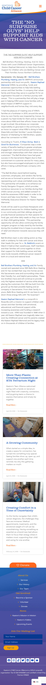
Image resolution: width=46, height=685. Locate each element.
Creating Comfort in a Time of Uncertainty (21, 509)
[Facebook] (9, 660)
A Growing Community (22, 442)
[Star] (37, 660)
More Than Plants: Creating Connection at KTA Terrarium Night (22, 378)
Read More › (11, 405)
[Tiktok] (18, 660)
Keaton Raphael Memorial (12, 299)
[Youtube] (32, 660)
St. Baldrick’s (29, 243)
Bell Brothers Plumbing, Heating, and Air (18, 265)
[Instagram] (14, 660)
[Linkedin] (28, 660)
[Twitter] (23, 660)
